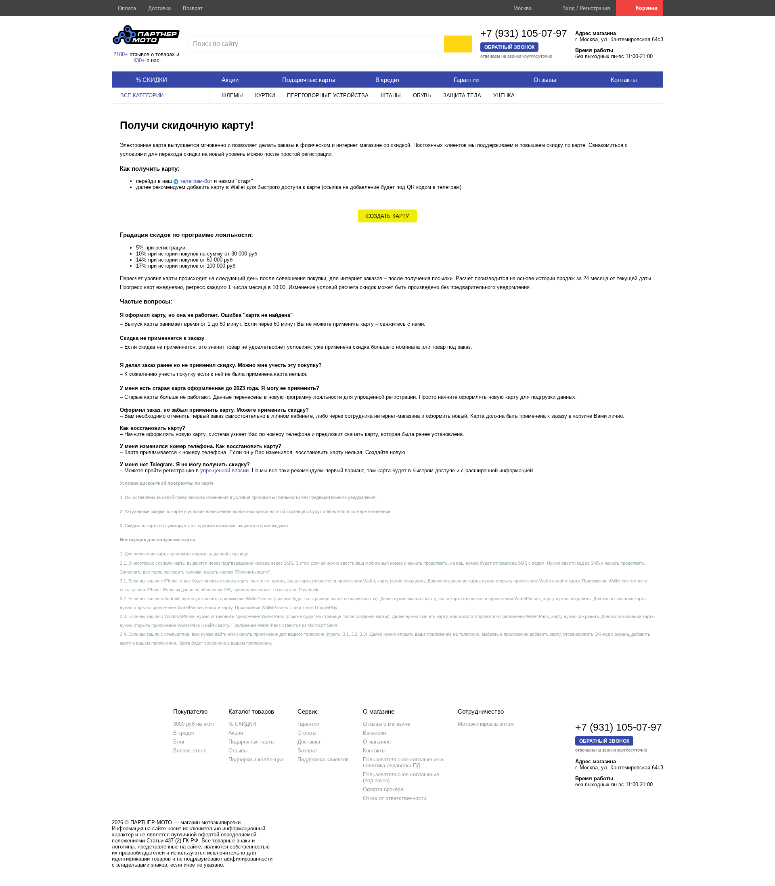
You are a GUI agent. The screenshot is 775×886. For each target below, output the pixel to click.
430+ (139, 60)
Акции (235, 733)
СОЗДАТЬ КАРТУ (387, 216)
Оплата (127, 8)
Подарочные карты (251, 742)
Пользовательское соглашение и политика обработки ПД (403, 762)
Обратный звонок (509, 47)
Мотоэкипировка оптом (486, 724)
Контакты (374, 751)
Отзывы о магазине (386, 724)
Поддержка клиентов (323, 759)
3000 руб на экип (193, 724)
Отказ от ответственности (394, 798)
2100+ (120, 54)
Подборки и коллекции (255, 759)
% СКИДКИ (242, 724)
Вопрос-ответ (189, 751)
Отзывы (237, 751)
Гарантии (308, 724)
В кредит (184, 733)
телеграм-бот (196, 181)
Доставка (159, 8)
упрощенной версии (224, 470)
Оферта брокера (383, 789)
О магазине (377, 742)
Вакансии (374, 733)
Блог (179, 742)
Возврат (193, 8)
